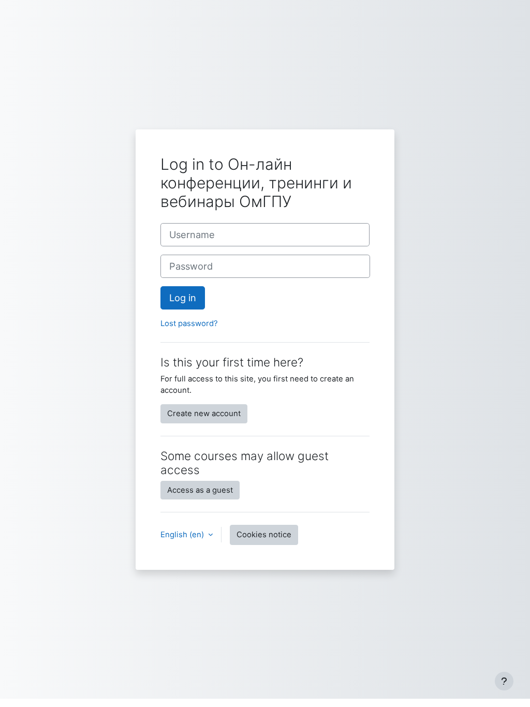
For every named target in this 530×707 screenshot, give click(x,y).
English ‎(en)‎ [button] (183, 534)
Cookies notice (264, 534)
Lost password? (189, 323)
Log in (182, 297)
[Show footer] (504, 681)
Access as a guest (200, 490)
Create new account (204, 413)
